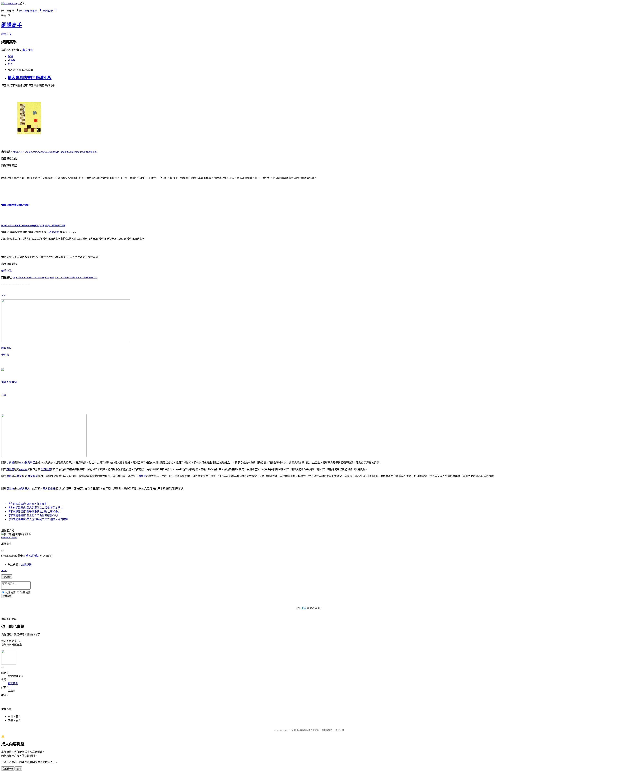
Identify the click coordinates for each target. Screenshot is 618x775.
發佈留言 (7, 596)
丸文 (3, 394)
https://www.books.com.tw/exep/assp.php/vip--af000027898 (33, 225)
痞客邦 (30, 555)
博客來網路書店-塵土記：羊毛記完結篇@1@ (33, 515)
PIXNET (285, 730)
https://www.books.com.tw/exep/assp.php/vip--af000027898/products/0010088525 (55, 151)
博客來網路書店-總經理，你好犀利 (27, 503)
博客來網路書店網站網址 (15, 205)
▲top (4, 570)
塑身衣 (5, 354)
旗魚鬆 (142, 476)
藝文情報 (28, 49)
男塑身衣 (46, 469)
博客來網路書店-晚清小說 (30, 78)
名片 (10, 64)
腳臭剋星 (6, 348)
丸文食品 (33, 476)
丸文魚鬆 (11, 382)
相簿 (10, 56)
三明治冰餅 (52, 232)
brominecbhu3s (9, 537)
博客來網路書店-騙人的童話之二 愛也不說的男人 (35, 507)
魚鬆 (3, 382)
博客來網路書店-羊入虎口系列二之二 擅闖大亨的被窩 (38, 519)
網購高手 (11, 25)
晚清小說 (6, 270)
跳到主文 (6, 34)
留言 (36, 555)
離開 (18, 768)
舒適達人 (24, 488)
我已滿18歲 (8, 768)
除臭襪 (10, 462)
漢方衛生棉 (48, 488)
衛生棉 (10, 488)
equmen (23, 469)
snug (3, 295)
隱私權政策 (327, 730)
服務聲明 (339, 730)
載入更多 (7, 576)
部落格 (11, 60)
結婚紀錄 (26, 564)
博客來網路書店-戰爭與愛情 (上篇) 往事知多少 (34, 511)
